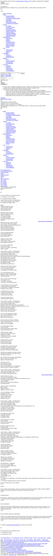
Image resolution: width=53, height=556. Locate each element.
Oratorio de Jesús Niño (11, 31)
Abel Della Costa (12, 554)
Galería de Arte (9, 49)
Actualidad (5, 53)
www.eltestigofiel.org (19, 553)
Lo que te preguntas (10, 60)
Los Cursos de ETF (10, 43)
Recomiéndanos (9, 63)
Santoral (8, 39)
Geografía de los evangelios (12, 23)
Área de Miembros (10, 70)
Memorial (8, 67)
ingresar (2, 75)
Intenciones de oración (11, 34)
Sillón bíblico (9, 21)
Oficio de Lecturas (5, 172)
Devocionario (9, 28)
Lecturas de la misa (10, 27)
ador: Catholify (4, 184)
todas (2, 177)
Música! (8, 52)
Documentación (6, 37)
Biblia (4, 14)
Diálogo (5, 58)
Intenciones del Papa (10, 36)
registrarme (3, 97)
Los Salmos (8, 19)
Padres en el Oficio (10, 45)
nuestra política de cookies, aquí (23, 1)
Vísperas (2, 176)
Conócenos (8, 65)
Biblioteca (8, 41)
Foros (7, 59)
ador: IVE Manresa (5, 178)
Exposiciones (9, 50)
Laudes (2, 173)
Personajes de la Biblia (11, 22)
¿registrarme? (8, 75)
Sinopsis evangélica (10, 17)
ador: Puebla (3, 180)
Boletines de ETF (10, 57)
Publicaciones (9, 38)
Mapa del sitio (9, 68)
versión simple (4, 185)
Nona (7, 174)
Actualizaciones (9, 69)
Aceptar (2, 2)
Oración (5, 24)
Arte (4, 48)
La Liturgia (8, 26)
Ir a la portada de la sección (6, 171)
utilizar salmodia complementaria (45, 221)
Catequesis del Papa (10, 42)
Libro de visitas (9, 62)
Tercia (2, 174)
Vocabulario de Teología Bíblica (13, 18)
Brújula (7, 47)
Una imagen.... (9, 55)
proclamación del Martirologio (13, 524)
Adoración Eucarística (11, 33)
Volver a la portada (7, 13)
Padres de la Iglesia (10, 44)
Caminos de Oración (10, 29)
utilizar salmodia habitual (47, 374)
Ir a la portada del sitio (5, 170)
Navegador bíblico (10, 16)
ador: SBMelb (4, 183)
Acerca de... (6, 64)
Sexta (5, 174)
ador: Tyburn (3, 181)
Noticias (8, 54)
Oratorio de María (10, 32)
